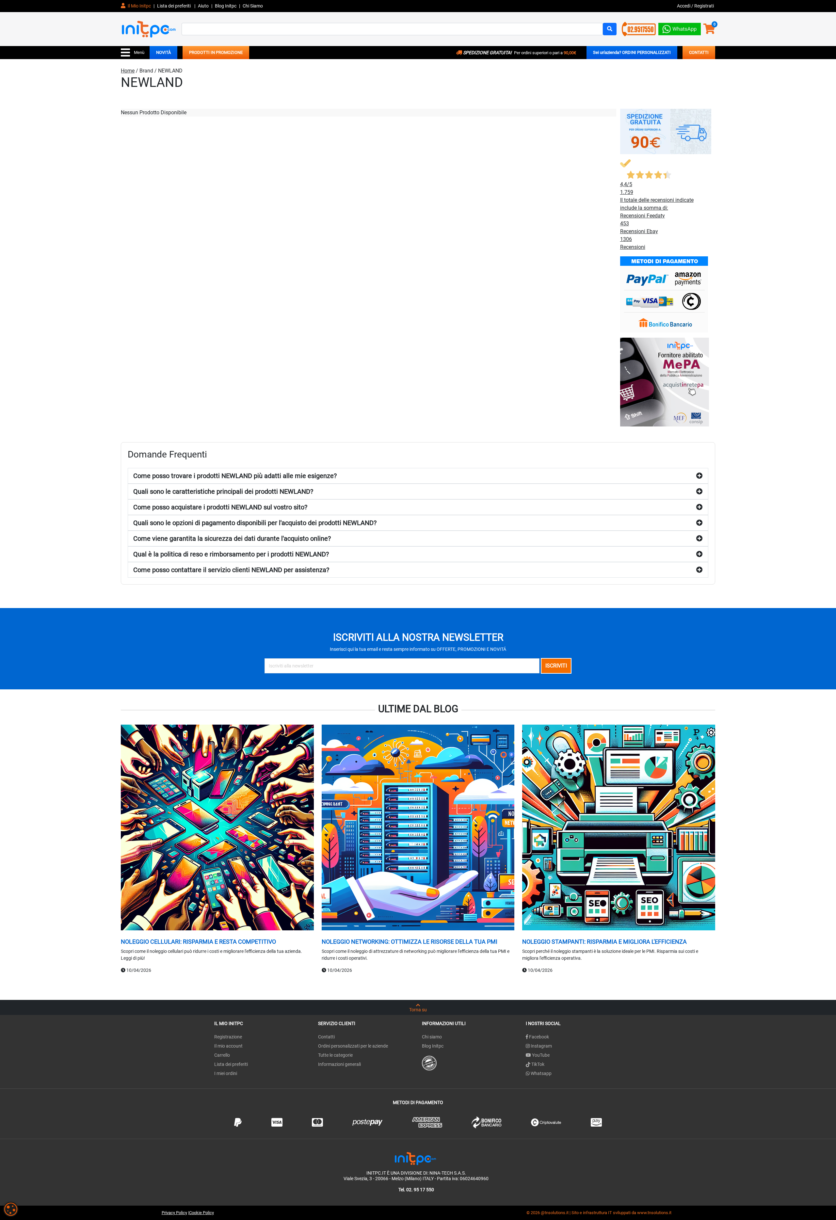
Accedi (684, 5)
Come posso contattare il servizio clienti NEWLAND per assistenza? (231, 570)
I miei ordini (225, 1073)
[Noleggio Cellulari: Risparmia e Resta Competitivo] (217, 828)
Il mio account (228, 1046)
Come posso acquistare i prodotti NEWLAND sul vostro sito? (220, 507)
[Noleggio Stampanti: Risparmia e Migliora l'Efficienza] (618, 828)
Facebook (538, 1036)
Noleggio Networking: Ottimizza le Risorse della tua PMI (409, 941)
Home (128, 71)
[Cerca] (610, 29)
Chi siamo (432, 1036)
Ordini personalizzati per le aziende (353, 1046)
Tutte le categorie (335, 1055)
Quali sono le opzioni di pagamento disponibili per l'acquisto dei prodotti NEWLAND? (255, 523)
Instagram (541, 1046)
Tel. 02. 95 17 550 (416, 1189)
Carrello (222, 1055)
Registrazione (228, 1036)
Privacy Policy (174, 1212)
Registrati (704, 5)
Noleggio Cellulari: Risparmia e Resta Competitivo (198, 941)
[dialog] (10, 1209)
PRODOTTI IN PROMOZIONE (216, 52)
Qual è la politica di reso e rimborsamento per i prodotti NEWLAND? (231, 554)
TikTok (537, 1064)
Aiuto (203, 5)
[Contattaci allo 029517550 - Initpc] (639, 28)
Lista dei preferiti (174, 5)
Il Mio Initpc (139, 5)
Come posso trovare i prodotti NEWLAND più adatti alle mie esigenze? (235, 476)
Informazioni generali (339, 1064)
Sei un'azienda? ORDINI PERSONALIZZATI (632, 52)
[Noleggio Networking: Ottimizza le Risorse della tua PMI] (418, 828)
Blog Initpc (432, 1046)
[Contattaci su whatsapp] (679, 27)
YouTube (540, 1055)
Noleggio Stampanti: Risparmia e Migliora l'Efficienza (604, 941)
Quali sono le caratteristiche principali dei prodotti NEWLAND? (223, 491)
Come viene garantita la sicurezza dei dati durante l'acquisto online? (232, 538)
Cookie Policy (201, 1212)
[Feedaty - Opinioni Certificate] (429, 1062)
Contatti (326, 1036)
